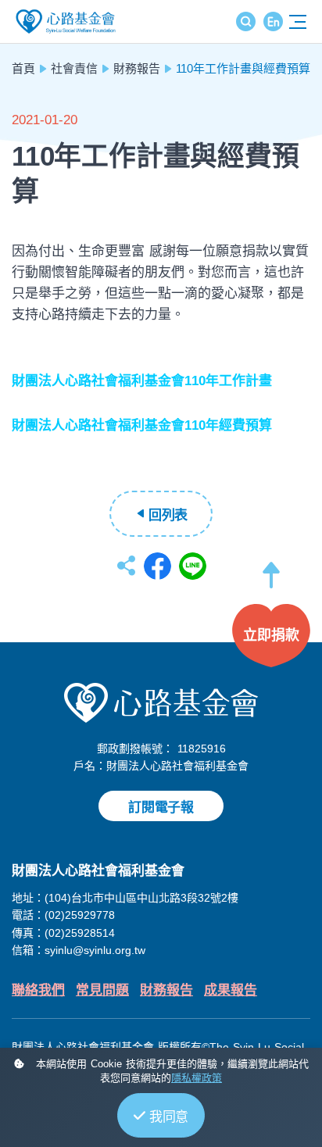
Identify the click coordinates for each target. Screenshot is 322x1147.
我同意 (168, 1116)
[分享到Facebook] (157, 566)
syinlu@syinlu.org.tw (95, 950)
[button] (271, 582)
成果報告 (230, 990)
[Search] (246, 21)
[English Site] (273, 21)
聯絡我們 (38, 990)
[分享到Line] (192, 566)
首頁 (23, 68)
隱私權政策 (196, 1078)
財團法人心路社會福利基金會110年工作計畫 (142, 380)
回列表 (168, 515)
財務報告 (136, 68)
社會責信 (74, 68)
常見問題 (102, 990)
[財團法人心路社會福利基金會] (161, 701)
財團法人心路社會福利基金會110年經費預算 (142, 425)
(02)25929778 (80, 915)
